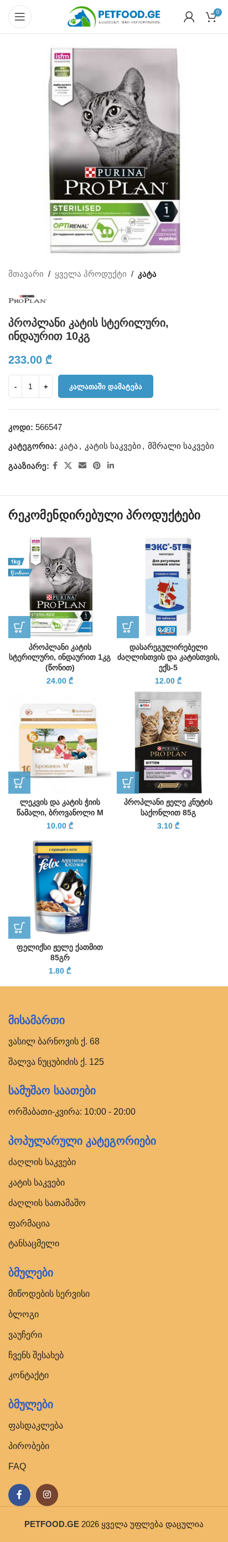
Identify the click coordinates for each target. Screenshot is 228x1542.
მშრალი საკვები (181, 446)
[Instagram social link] (47, 1495)
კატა (147, 273)
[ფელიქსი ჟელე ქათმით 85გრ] (59, 887)
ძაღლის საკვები (42, 1162)
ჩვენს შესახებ (36, 1355)
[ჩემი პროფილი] (189, 17)
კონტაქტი (28, 1375)
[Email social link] (82, 465)
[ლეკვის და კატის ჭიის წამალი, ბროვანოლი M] (59, 742)
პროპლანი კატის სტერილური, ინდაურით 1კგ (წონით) (60, 657)
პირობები (28, 1446)
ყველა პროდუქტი (91, 273)
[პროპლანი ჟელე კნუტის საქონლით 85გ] (168, 742)
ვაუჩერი (25, 1334)
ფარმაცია (29, 1223)
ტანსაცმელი (33, 1243)
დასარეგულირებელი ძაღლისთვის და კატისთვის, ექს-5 (168, 657)
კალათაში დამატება (105, 386)
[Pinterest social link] (97, 465)
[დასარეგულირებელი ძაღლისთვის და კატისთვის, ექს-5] (168, 586)
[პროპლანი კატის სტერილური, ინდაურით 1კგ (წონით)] (59, 586)
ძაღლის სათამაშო (47, 1203)
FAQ (17, 1466)
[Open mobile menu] (20, 17)
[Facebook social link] (55, 465)
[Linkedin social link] (110, 465)
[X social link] (68, 465)
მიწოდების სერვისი (49, 1293)
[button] (19, 627)
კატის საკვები (113, 446)
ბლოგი (23, 1314)
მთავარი (26, 273)
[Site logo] (114, 15)
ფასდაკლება (35, 1425)
